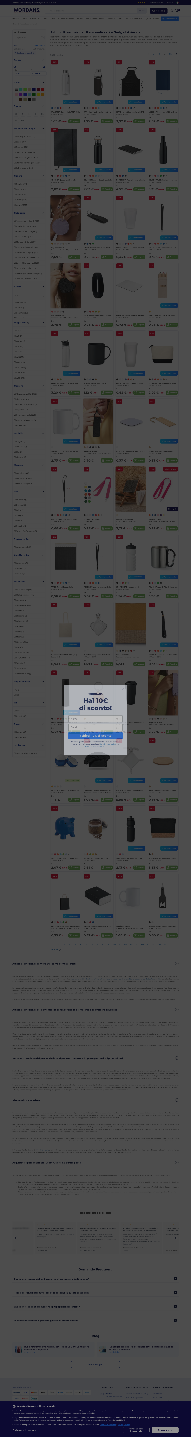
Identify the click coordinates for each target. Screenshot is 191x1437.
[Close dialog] (123, 687)
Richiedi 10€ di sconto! (95, 734)
